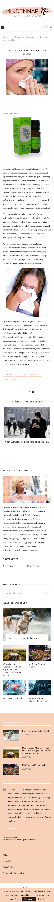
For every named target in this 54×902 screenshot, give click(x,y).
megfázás (9, 379)
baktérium (21, 375)
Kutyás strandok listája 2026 (25, 638)
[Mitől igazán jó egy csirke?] (40, 653)
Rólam (5, 855)
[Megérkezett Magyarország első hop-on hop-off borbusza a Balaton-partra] (14, 653)
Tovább (41, 899)
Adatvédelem (8, 867)
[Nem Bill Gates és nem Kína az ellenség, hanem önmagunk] (27, 422)
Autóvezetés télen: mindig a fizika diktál (38, 699)
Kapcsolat (7, 861)
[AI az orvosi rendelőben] (14, 687)
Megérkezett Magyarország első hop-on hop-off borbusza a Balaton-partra (12, 669)
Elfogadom (29, 899)
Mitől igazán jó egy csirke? (38, 665)
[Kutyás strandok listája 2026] (27, 624)
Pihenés (17, 37)
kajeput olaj (35, 375)
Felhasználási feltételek (13, 873)
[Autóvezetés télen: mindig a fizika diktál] (40, 687)
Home (5, 37)
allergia (8, 375)
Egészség (30, 37)
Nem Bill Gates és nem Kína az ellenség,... (27, 441)
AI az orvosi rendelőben (14, 698)
